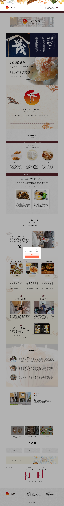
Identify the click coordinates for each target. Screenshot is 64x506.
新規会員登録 (38, 5)
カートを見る (56, 5)
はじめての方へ (51, 5)
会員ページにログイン (44, 5)
